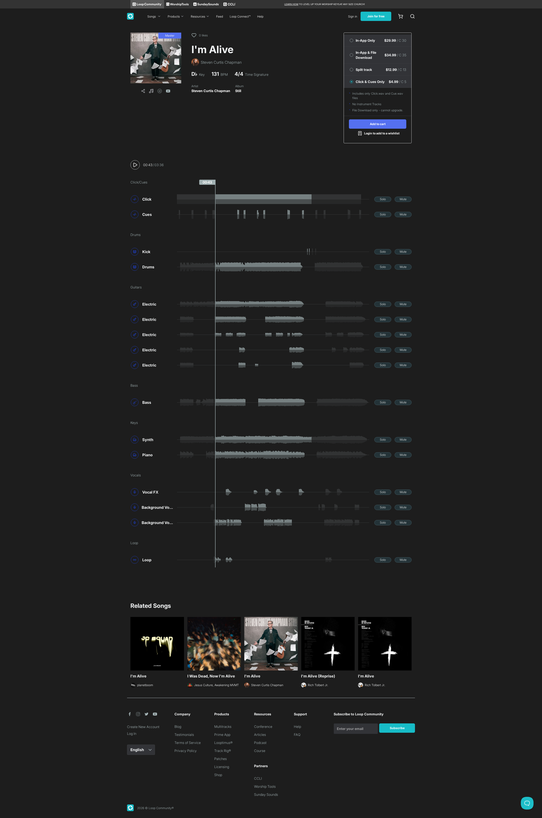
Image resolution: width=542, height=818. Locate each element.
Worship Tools (265, 786)
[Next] (409, 643)
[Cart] (400, 16)
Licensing (221, 767)
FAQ (297, 734)
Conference (263, 726)
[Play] (135, 165)
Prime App (222, 734)
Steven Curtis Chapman (210, 91)
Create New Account (143, 727)
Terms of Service (187, 743)
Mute (403, 199)
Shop (218, 775)
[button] (156, 58)
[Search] (412, 16)
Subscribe (397, 728)
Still (238, 91)
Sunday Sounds (266, 794)
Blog (177, 726)
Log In (131, 733)
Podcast (260, 743)
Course (259, 751)
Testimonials (184, 734)
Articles (260, 734)
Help (260, 16)
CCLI (258, 778)
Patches (220, 759)
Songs (151, 16)
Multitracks (222, 726)
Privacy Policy (185, 751)
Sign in (352, 16)
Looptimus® (223, 743)
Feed (219, 16)
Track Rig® (222, 751)
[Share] (143, 91)
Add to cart (378, 124)
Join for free (375, 16)
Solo (383, 199)
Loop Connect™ (240, 16)
